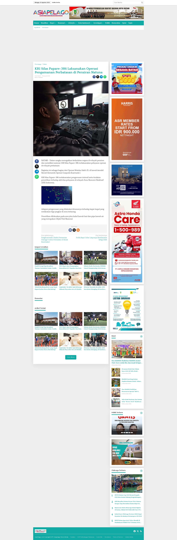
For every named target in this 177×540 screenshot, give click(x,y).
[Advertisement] (88, 45)
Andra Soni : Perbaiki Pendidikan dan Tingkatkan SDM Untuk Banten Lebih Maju (126, 427)
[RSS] (78, 230)
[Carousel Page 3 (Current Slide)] (127, 432)
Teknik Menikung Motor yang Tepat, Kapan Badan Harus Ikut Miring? (46, 288)
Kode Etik (99, 537)
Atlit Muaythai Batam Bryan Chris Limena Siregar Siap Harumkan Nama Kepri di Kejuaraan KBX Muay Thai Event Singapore (128, 503)
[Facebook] (70, 230)
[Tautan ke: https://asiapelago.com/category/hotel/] (141, 336)
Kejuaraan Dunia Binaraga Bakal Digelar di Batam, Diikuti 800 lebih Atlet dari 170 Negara (128, 509)
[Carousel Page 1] (122, 432)
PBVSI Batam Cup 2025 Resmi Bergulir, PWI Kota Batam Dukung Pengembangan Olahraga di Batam (128, 496)
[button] (142, 2)
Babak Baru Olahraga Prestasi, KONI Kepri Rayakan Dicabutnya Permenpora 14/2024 (128, 515)
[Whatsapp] (104, 76)
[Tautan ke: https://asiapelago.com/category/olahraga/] (141, 471)
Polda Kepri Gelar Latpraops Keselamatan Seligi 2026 (91, 238)
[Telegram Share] (101, 76)
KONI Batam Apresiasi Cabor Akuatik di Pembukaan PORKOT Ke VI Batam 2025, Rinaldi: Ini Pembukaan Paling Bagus (127, 522)
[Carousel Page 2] (124, 432)
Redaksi (72, 537)
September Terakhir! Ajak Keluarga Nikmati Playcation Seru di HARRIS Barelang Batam (70, 288)
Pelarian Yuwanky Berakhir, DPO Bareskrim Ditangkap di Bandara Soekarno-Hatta (94, 288)
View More (71, 357)
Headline (40, 77)
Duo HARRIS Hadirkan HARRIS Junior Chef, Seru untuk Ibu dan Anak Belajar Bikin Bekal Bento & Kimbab (126, 362)
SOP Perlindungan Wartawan (85, 537)
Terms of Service (118, 537)
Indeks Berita (129, 537)
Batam (36, 77)
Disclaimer (108, 537)
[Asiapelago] (51, 13)
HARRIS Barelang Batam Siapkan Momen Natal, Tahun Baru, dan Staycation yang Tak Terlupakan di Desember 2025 (131, 380)
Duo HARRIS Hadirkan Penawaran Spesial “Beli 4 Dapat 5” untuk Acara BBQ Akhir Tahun (132, 391)
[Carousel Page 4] (129, 432)
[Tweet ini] (97, 76)
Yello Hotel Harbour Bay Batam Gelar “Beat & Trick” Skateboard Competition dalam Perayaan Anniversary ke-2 (132, 401)
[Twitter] (74, 230)
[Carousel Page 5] (132, 432)
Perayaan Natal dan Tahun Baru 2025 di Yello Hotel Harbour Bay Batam (130, 370)
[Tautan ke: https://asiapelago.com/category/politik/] (141, 413)
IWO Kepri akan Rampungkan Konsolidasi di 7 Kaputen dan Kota (70, 267)
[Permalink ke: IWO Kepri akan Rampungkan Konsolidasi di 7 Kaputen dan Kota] (70, 257)
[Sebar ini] (94, 76)
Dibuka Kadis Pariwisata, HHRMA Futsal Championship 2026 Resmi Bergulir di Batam (95, 267)
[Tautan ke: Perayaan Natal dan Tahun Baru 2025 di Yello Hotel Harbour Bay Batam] (116, 372)
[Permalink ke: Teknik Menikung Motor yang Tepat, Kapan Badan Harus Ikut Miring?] (46, 278)
